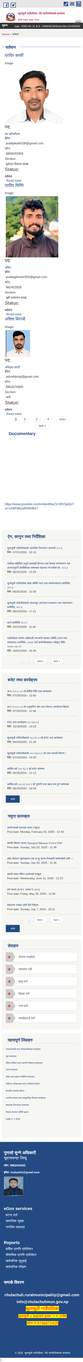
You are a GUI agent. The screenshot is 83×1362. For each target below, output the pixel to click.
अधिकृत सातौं (12, 367)
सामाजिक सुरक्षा (15, 1221)
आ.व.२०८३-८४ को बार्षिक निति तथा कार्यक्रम (29, 691)
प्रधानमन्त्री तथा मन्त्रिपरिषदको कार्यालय (23, 1049)
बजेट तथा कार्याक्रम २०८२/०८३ (23, 722)
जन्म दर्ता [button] (23, 1005)
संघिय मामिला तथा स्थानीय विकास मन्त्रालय (24, 1063)
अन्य (13, 799)
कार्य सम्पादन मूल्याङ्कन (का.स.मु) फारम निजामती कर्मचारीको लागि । (40, 858)
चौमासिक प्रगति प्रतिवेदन (21, 1255)
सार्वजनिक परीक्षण (16, 1267)
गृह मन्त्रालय (11, 1056)
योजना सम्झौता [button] (27, 957)
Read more (14, 180)
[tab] (41, 956)
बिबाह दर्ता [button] (24, 993)
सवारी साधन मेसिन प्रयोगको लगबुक (24, 874)
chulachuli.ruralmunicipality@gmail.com (41, 1295)
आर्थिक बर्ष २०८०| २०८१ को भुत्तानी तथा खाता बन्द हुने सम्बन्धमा (38, 784)
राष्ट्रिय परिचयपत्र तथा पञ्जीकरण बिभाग (23, 1083)
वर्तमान (8, 176)
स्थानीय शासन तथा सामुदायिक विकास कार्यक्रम (26, 1098)
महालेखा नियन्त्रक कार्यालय (17, 1105)
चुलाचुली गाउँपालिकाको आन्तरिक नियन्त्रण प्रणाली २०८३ (34, 548)
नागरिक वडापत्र (15, 1227)
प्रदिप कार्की (14, 55)
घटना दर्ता (12, 1215)
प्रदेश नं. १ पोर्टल (13, 1119)
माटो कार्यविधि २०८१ (17, 622)
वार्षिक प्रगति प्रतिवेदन (19, 1249)
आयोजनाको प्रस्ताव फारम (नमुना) (23, 827)
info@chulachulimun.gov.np (42, 1302)
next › (63, 419)
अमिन (8, 267)
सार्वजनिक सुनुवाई (16, 1261)
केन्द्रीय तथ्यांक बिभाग (15, 1091)
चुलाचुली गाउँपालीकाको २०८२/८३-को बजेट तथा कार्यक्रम (35, 737)
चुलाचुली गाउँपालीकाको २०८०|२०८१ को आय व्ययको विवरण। (36, 753)
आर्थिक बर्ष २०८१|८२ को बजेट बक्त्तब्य (25, 768)
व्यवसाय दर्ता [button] (25, 969)
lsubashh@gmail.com (25, 1172)
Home (5, 34)
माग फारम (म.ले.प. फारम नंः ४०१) (23, 889)
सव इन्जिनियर (12, 134)
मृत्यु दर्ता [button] (23, 981)
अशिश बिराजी (15, 319)
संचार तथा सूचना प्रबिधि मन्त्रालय (20, 1076)
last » (42, 425)
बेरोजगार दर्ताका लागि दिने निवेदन (22, 905)
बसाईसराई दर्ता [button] (27, 1018)
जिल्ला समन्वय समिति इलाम (17, 1112)
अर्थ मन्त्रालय (11, 1069)
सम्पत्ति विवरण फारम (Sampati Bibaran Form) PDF (35, 843)
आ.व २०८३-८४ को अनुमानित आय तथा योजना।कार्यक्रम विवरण (38, 706)
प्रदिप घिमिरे (14, 185)
